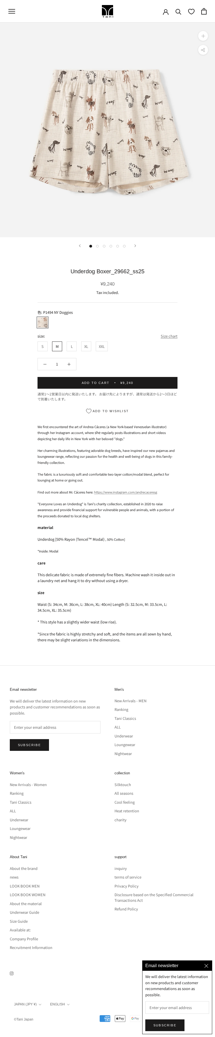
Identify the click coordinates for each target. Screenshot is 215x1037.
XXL (102, 346)
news (14, 877)
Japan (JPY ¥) (25, 1004)
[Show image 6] (124, 246)
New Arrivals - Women (28, 784)
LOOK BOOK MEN (24, 886)
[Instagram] (11, 973)
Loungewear (124, 744)
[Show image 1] (90, 246)
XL (86, 346)
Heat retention (126, 810)
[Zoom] (203, 36)
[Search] (178, 11)
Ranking (121, 709)
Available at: (20, 929)
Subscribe (29, 745)
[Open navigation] (11, 11)
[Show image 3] (104, 246)
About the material (26, 903)
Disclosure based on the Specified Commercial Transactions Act (153, 897)
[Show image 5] (117, 246)
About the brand (24, 868)
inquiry (120, 868)
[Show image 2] (97, 246)
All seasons (123, 793)
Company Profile (24, 938)
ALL (117, 727)
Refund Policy (126, 909)
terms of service (127, 877)
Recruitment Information (31, 947)
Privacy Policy (126, 886)
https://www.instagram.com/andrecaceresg (125, 492)
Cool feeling (124, 802)
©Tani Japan (23, 1019)
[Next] (135, 246)
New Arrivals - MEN (130, 700)
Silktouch (122, 784)
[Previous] (80, 246)
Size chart (169, 336)
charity (120, 819)
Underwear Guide (24, 912)
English (57, 1004)
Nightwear (123, 753)
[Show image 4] (110, 246)
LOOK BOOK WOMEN (27, 894)
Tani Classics (125, 718)
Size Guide (19, 921)
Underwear (123, 736)
